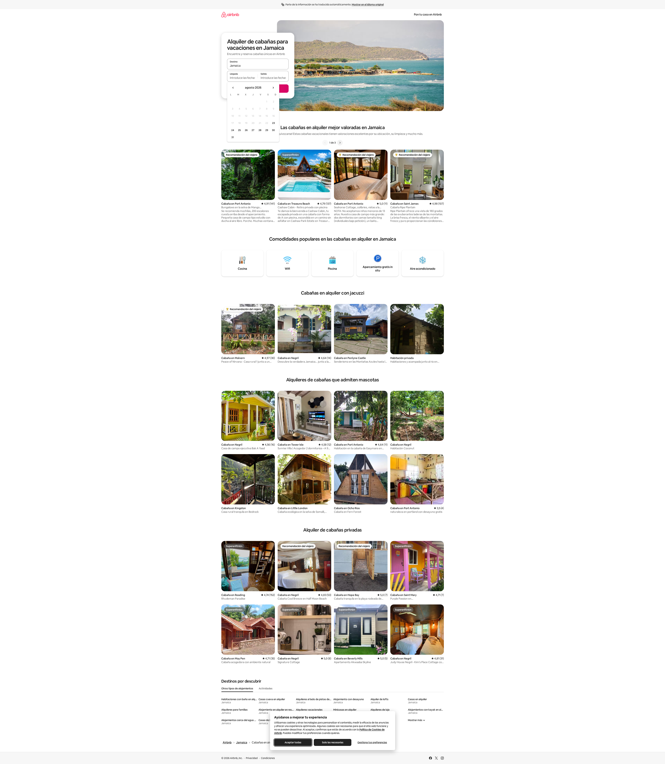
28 (260, 130)
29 (266, 130)
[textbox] (242, 78)
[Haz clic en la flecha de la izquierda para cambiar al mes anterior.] (233, 88)
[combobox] (258, 66)
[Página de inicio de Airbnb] (230, 14)
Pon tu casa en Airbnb (428, 14)
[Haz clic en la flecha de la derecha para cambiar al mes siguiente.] (273, 88)
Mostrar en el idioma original (368, 4)
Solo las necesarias (332, 742)
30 (273, 130)
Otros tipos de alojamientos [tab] (237, 688)
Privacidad (252, 758)
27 (253, 130)
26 (246, 130)
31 (232, 137)
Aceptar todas (293, 742)
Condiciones (268, 758)
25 (239, 130)
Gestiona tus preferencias (372, 742)
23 (273, 123)
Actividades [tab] (265, 688)
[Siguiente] (340, 142)
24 (232, 130)
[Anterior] (325, 142)
